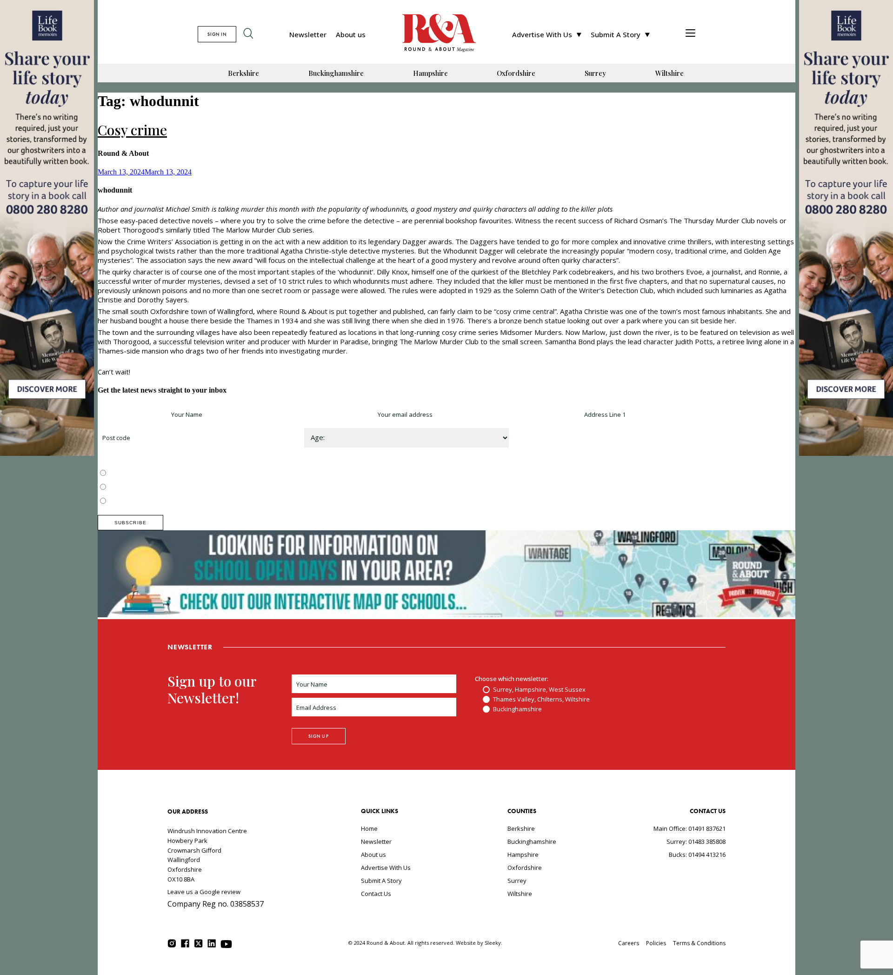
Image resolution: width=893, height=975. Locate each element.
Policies (656, 943)
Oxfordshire (516, 73)
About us (351, 34)
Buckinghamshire (336, 73)
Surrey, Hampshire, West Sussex (154, 473)
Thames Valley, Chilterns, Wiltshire (156, 487)
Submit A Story (615, 34)
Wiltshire (669, 73)
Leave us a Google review (203, 892)
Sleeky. (493, 942)
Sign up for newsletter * (131, 414)
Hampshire (430, 73)
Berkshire (243, 73)
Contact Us (376, 893)
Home (369, 828)
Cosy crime (132, 129)
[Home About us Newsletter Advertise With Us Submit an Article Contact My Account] (690, 34)
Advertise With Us (542, 34)
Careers (628, 943)
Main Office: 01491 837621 (689, 828)
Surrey (595, 73)
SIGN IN (217, 34)
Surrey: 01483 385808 (696, 841)
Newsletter (308, 34)
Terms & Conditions (699, 943)
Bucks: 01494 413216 (697, 854)
